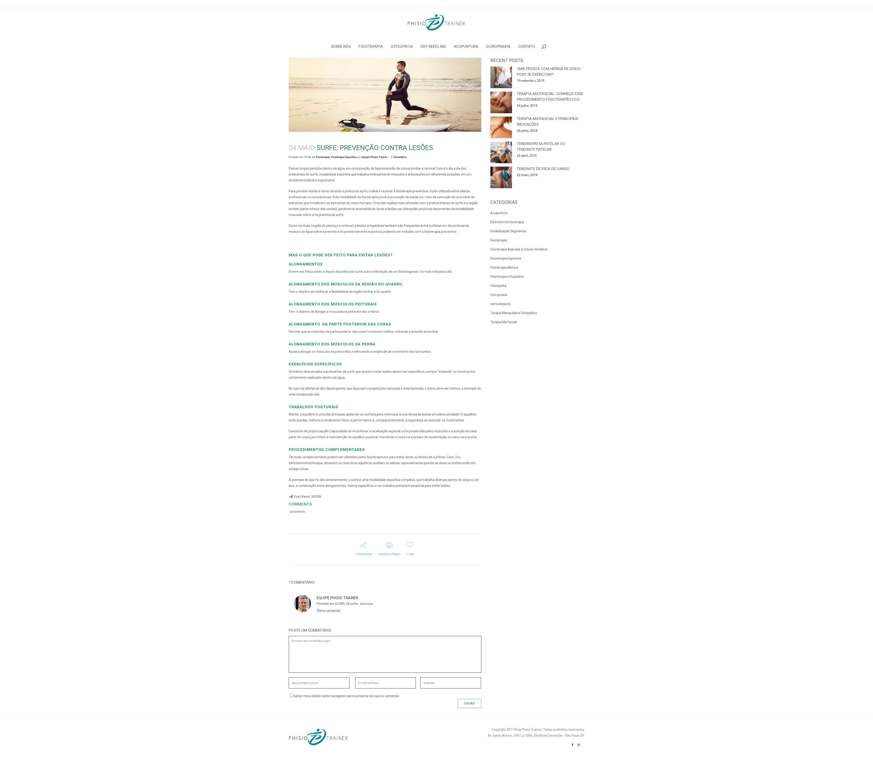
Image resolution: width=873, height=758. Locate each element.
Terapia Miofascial (503, 322)
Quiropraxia (498, 295)
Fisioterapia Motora (504, 267)
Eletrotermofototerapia (507, 222)
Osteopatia (498, 286)
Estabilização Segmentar (508, 231)
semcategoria (500, 304)
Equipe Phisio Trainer (374, 157)
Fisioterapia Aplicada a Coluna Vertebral (518, 249)
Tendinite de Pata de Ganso (543, 168)
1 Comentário (398, 157)
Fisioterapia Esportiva (343, 157)
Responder (366, 604)
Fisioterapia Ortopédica (507, 276)
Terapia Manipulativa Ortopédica (513, 313)
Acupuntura (498, 213)
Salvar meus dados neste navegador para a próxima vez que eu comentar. (346, 696)
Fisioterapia (323, 157)
